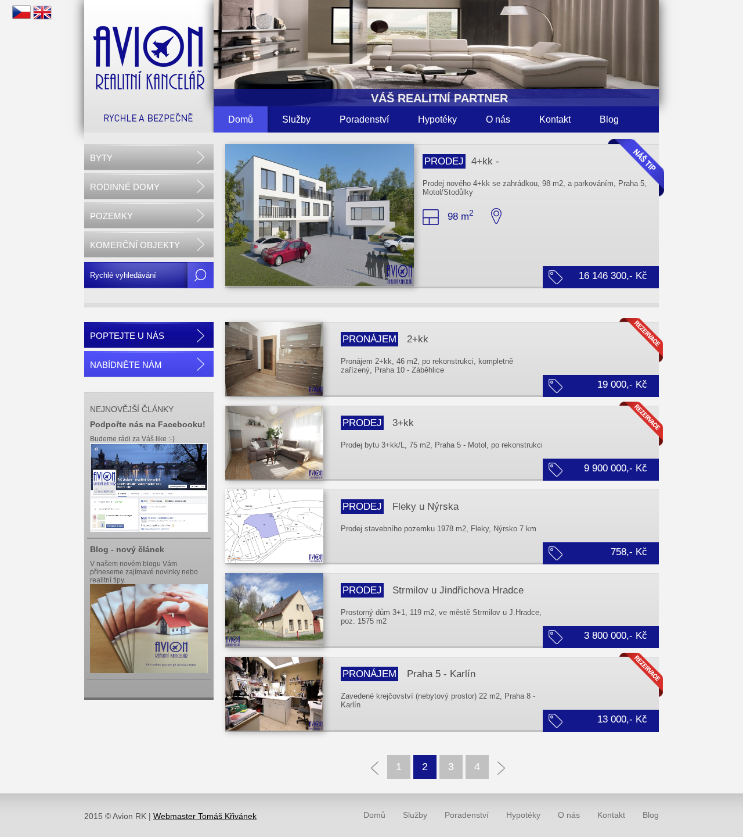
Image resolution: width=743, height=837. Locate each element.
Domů (240, 119)
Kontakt (555, 119)
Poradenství (364, 119)
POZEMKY (111, 216)
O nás (498, 119)
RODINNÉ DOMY (125, 187)
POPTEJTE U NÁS (127, 336)
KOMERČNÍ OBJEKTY (135, 245)
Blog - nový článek (127, 549)
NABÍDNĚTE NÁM (126, 365)
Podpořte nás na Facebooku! (147, 424)
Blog (609, 119)
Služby (296, 119)
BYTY (101, 158)
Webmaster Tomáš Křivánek (205, 816)
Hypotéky (437, 119)
